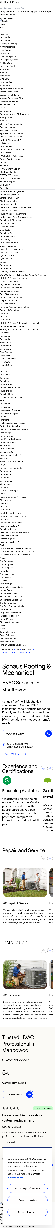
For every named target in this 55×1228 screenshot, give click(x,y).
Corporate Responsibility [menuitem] (11, 586)
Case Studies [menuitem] (6, 480)
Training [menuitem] (4, 487)
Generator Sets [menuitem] (7, 226)
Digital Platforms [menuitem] (8, 245)
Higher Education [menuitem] (8, 358)
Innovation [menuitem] (5, 570)
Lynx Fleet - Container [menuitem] (10, 252)
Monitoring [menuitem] (5, 239)
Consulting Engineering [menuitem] (11, 287)
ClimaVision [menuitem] (5, 152)
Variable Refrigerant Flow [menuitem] (11, 97)
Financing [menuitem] (4, 419)
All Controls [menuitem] (5, 142)
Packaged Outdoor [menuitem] (8, 130)
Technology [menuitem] (5, 432)
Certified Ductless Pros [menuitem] (10, 426)
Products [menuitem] (4, 33)
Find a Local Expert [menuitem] (9, 413)
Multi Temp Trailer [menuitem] (8, 200)
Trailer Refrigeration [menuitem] (9, 194)
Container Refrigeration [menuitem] (10, 220)
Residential (5, 40)
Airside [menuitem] (3, 120)
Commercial (5, 113)
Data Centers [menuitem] (6, 352)
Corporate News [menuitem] (7, 631)
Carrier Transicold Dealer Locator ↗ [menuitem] (16, 548)
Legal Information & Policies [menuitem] (13, 496)
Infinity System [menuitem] (7, 435)
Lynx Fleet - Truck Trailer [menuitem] (11, 248)
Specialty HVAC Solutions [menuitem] (12, 88)
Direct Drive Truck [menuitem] (8, 210)
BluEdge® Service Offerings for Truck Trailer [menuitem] (20, 322)
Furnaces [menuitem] (4, 53)
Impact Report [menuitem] (6, 589)
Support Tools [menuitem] (6, 451)
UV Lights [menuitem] (4, 78)
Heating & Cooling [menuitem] (8, 43)
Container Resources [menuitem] (9, 528)
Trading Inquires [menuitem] (7, 538)
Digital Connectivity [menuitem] (9, 281)
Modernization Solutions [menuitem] (11, 297)
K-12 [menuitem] (2, 368)
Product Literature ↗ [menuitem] (9, 525)
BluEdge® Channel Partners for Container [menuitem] (19, 329)
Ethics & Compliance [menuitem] (9, 622)
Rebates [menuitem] (3, 416)
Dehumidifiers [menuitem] (6, 81)
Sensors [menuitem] (4, 162)
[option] (22, 804)
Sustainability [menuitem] (6, 393)
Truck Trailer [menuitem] (6, 384)
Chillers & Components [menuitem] (11, 123)
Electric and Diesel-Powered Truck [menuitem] (16, 207)
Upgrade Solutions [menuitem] (8, 300)
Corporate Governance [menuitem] (10, 612)
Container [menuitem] (4, 381)
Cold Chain (5, 187)
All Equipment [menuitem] (7, 117)
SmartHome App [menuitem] (8, 442)
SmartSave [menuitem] (5, 445)
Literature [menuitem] (4, 477)
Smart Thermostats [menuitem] (9, 91)
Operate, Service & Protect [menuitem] (12, 271)
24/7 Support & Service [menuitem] (11, 284)
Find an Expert (7, 644)
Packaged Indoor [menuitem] (7, 126)
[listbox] (27, 804)
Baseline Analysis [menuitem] (8, 303)
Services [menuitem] (4, 261)
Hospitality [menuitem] (5, 361)
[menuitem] (5, 36)
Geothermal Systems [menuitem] (10, 101)
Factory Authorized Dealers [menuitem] (12, 422)
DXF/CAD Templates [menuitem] (9, 175)
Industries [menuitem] (4, 332)
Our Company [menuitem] (6, 567)
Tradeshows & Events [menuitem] (10, 387)
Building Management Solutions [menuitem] (15, 306)
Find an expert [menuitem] (6, 499)
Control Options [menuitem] (7, 236)
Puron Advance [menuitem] (7, 448)
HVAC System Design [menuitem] (10, 168)
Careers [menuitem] (3, 580)
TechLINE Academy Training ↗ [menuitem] (14, 532)
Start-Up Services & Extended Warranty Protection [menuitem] (23, 274)
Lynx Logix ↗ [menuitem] (6, 258)
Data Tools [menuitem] (5, 229)
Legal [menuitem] (2, 493)
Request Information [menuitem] (9, 309)
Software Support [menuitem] (8, 181)
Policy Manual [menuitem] (6, 618)
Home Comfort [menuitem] (6, 342)
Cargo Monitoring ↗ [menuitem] (9, 242)
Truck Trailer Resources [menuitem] (11, 512)
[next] (50, 768)
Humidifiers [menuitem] (5, 72)
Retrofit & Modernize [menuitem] (9, 293)
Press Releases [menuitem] (7, 635)
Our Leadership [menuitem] (7, 573)
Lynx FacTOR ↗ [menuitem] (7, 255)
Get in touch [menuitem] (5, 313)
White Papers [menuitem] (6, 483)
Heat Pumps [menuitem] (5, 49)
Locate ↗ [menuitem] (4, 503)
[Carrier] (27, 22)
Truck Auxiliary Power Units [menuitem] (13, 213)
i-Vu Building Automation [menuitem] (11, 155)
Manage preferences (27, 1188)
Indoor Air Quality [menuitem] (8, 65)
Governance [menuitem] (5, 609)
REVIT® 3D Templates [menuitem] (10, 178)
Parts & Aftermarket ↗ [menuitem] (10, 139)
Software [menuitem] (4, 165)
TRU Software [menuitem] (6, 519)
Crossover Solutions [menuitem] (9, 94)
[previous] (43, 768)
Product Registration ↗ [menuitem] (10, 454)
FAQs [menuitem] (2, 464)
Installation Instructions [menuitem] (11, 522)
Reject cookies (28, 1200)
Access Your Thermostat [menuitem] (11, 461)
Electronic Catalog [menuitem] (8, 171)
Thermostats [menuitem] (6, 146)
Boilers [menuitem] (3, 107)
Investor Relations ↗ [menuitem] (9, 615)
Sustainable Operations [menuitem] (11, 599)
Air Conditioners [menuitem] (7, 46)
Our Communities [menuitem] (8, 602)
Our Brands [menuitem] (5, 577)
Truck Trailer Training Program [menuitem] (14, 516)
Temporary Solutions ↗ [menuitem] (11, 290)
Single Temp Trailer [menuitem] (9, 197)
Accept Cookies (27, 1212)
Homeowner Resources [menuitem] (10, 410)
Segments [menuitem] (4, 377)
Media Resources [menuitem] (8, 638)
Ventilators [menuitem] (5, 75)
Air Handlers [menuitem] (6, 62)
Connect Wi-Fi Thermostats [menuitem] (12, 149)
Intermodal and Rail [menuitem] (9, 204)
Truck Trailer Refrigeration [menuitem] (12, 191)
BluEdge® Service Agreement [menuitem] (14, 277)
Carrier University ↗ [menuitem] (9, 490)
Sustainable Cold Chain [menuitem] (11, 596)
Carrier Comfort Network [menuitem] (11, 159)
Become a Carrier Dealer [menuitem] (11, 467)
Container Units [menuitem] (7, 223)
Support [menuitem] (3, 400)
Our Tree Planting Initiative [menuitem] (12, 606)
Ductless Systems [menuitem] (8, 56)
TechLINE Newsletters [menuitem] (10, 535)
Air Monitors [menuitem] (5, 85)
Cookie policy (15, 1177)
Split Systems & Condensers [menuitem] (13, 133)
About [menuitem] (3, 557)
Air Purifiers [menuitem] (5, 69)
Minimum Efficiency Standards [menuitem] (14, 429)
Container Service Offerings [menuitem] (13, 326)
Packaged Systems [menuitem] (9, 59)
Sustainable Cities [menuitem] (8, 593)
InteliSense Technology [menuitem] (11, 438)
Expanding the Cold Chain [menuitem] (12, 397)
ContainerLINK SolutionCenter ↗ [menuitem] (15, 554)
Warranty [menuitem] (4, 458)
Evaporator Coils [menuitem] (7, 104)
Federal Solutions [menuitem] (8, 364)
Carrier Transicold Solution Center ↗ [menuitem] (17, 551)
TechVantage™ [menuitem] (6, 583)
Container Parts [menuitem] (7, 232)
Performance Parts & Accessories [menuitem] (16, 216)
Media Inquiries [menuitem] (7, 641)
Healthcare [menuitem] (5, 355)
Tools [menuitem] (2, 544)
